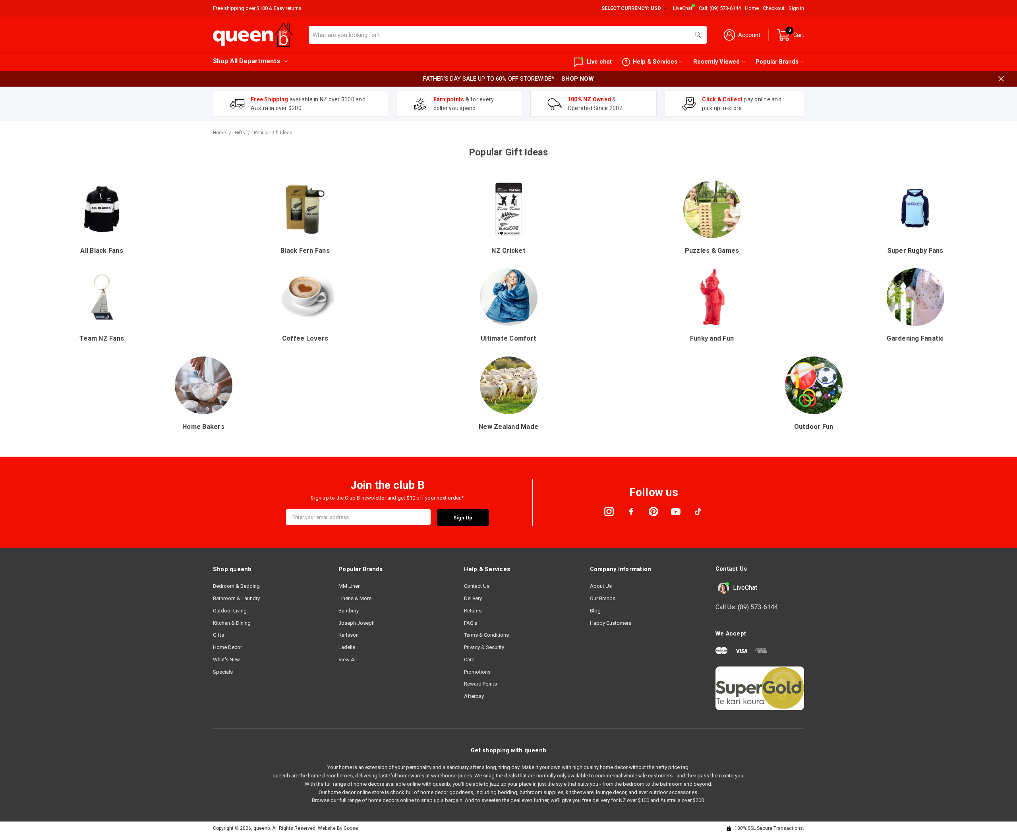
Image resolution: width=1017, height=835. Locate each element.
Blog (595, 611)
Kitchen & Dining (232, 623)
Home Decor (227, 647)
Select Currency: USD (631, 8)
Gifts (218, 635)
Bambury (348, 611)
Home (752, 8)
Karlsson (348, 635)
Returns (472, 611)
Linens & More (354, 598)
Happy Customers (610, 623)
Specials (223, 672)
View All (347, 660)
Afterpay (474, 696)
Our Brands (602, 598)
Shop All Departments (246, 61)
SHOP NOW (577, 78)
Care (469, 660)
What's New (226, 660)
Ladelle (346, 647)
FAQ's (470, 623)
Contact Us (476, 586)
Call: (720, 8)
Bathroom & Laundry (236, 598)
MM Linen (349, 586)
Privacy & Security (484, 647)
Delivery (473, 598)
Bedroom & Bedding (236, 586)
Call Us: (746, 607)
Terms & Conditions (486, 635)
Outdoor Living (230, 611)
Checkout (774, 8)
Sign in (796, 8)
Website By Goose (338, 828)
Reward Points (480, 684)
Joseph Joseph (356, 623)
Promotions (477, 672)
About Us (601, 586)
